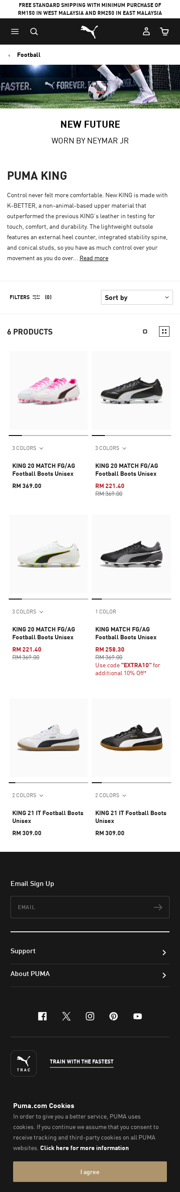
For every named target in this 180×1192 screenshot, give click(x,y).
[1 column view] (145, 331)
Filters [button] (20, 297)
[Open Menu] (17, 31)
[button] (17, 31)
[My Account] (146, 31)
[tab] (15, 435)
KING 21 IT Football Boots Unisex (47, 816)
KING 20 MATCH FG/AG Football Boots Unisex (43, 469)
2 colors (24, 795)
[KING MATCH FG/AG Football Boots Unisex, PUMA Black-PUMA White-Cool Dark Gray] (131, 554)
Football (29, 54)
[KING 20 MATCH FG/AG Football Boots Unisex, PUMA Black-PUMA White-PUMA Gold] (131, 390)
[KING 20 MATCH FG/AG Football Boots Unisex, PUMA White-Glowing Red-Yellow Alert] (48, 554)
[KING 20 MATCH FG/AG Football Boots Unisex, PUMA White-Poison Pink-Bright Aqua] (48, 390)
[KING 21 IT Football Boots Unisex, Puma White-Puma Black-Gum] (48, 738)
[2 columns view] (164, 331)
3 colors (24, 448)
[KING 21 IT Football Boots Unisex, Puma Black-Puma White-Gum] (131, 738)
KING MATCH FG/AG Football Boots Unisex (125, 633)
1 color (105, 611)
